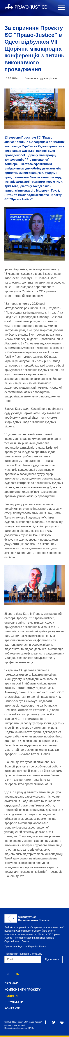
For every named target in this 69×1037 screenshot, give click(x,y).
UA (17, 974)
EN (6, 974)
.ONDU (31, 1028)
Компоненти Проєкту (22, 989)
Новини (11, 995)
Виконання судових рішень (41, 78)
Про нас (11, 983)
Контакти (12, 1008)
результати (13, 1002)
